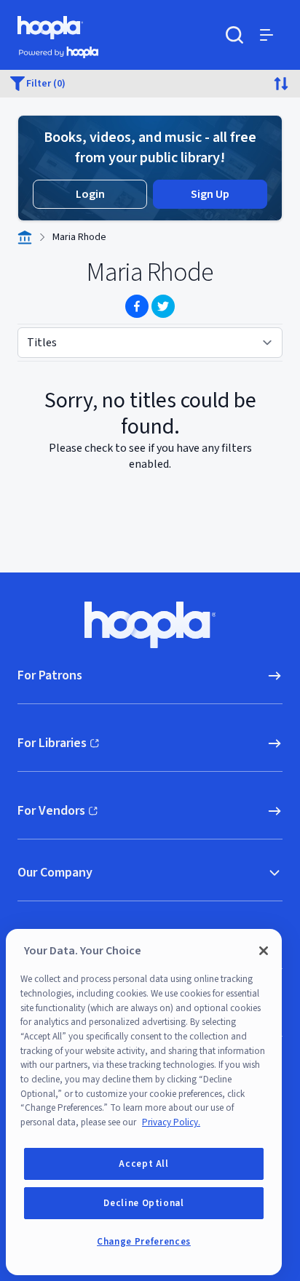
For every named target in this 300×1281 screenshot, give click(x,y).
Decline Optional (143, 1203)
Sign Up (210, 194)
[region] (144, 1102)
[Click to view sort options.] (281, 83)
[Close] (264, 951)
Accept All (144, 1163)
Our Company (54, 872)
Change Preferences (144, 1241)
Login (90, 194)
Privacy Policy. (171, 1122)
